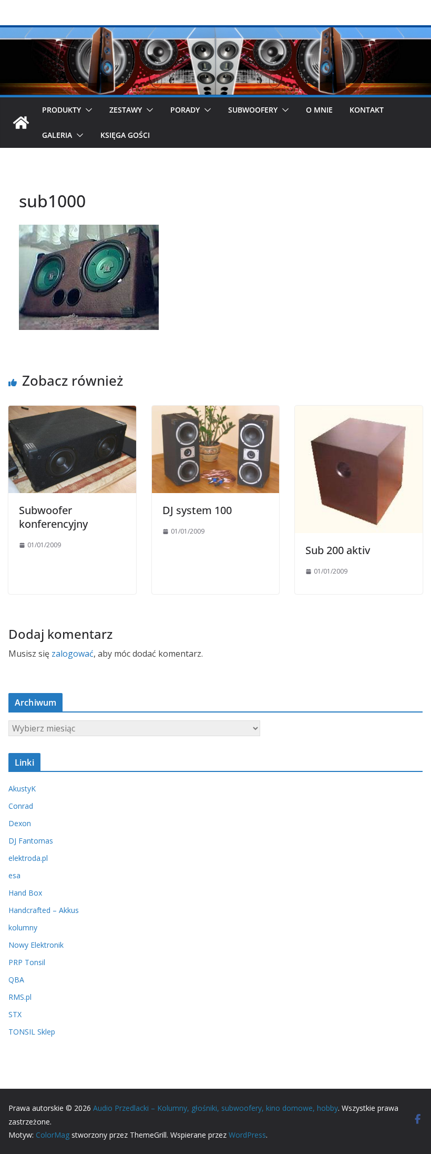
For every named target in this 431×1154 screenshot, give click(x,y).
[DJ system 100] (216, 413)
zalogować (73, 653)
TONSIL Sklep (31, 1032)
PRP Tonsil (26, 962)
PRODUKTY (61, 110)
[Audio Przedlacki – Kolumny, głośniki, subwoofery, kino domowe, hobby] (215, 32)
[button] (87, 110)
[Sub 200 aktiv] (359, 413)
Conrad (20, 806)
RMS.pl (20, 997)
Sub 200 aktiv (337, 550)
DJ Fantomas (30, 841)
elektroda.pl (28, 858)
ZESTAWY (125, 110)
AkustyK (22, 789)
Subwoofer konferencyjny (53, 517)
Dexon (19, 823)
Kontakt (367, 110)
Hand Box (25, 893)
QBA (16, 980)
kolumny (22, 927)
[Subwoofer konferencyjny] (72, 413)
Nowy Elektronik (36, 945)
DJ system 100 (197, 510)
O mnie (319, 110)
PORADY (185, 110)
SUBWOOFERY (253, 110)
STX (15, 1014)
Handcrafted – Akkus (43, 910)
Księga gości (125, 135)
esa (14, 875)
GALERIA (57, 135)
